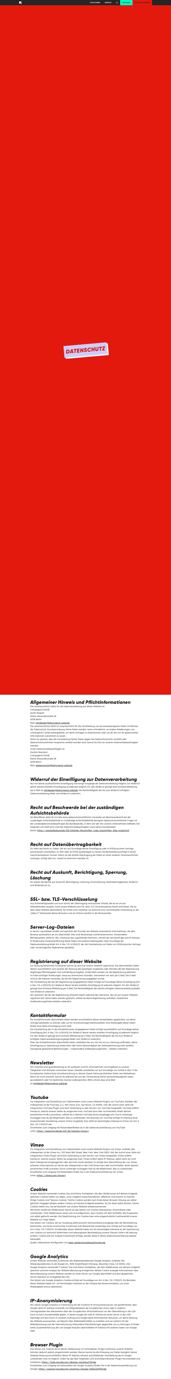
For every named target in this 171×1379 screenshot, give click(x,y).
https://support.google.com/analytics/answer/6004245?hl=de (72, 1369)
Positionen (95, 3)
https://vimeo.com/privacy (51, 1175)
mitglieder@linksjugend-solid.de (53, 722)
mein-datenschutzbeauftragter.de (86, 1242)
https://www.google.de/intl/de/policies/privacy (63, 1131)
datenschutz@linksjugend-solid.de (54, 765)
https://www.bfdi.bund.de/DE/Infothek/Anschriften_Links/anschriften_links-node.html (83, 830)
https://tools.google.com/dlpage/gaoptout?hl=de (69, 1362)
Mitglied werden (142, 3)
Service (108, 3)
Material (126, 3)
